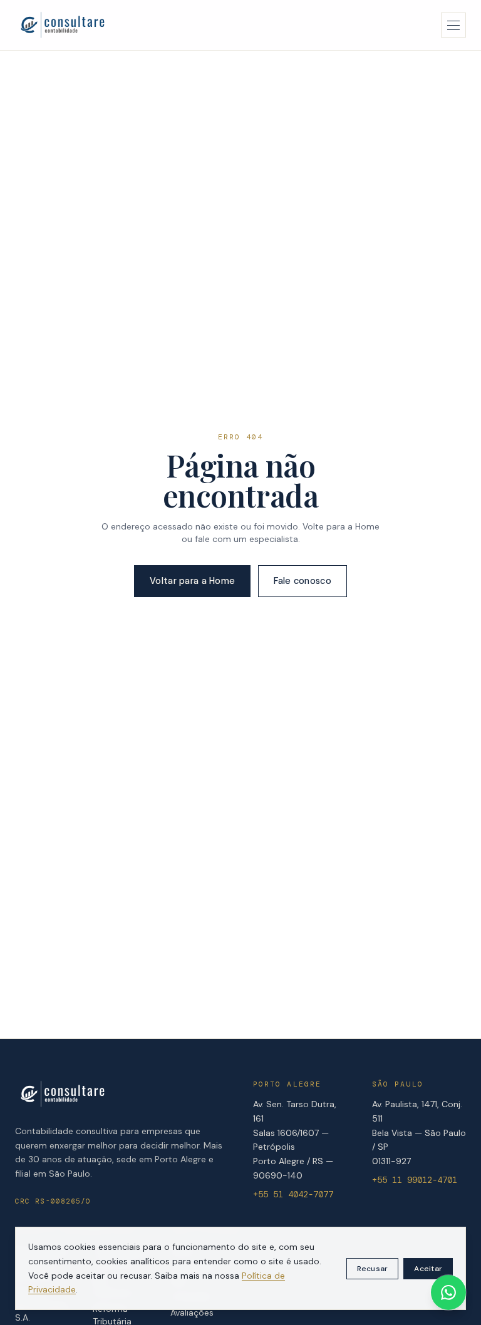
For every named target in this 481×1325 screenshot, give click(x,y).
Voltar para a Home (192, 580)
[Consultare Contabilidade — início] (62, 25)
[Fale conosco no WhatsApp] (448, 1292)
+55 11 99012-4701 (414, 1179)
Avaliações (192, 1312)
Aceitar (428, 1269)
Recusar (372, 1269)
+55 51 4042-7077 (293, 1194)
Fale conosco (302, 580)
